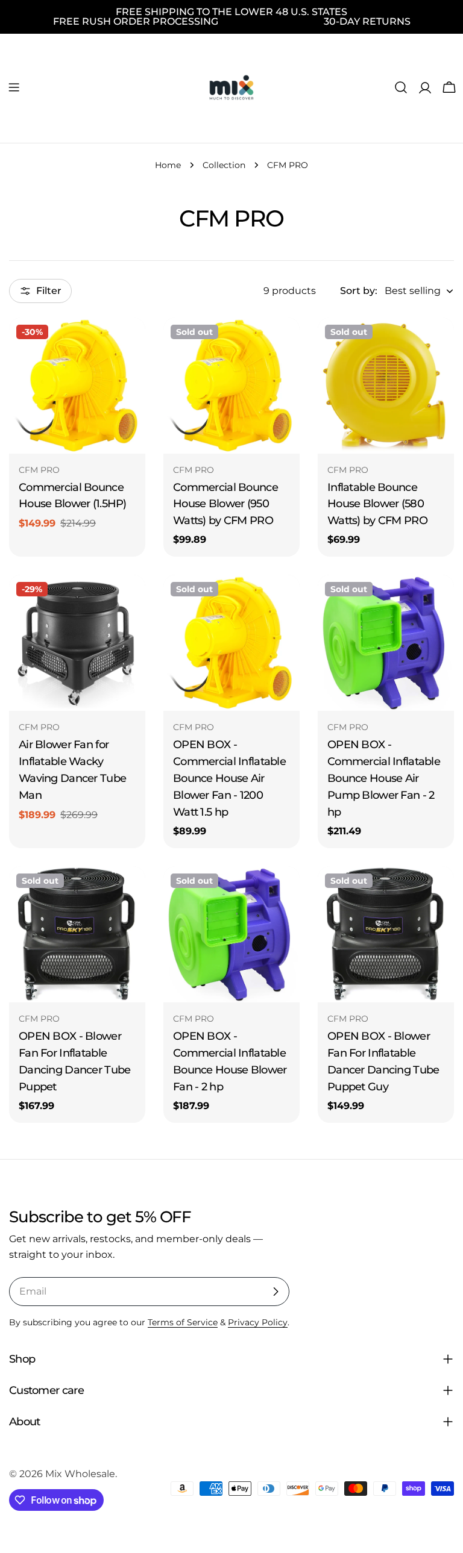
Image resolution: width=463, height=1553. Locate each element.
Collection (224, 165)
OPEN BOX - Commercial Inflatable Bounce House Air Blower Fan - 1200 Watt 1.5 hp (229, 778)
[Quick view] (127, 344)
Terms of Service (183, 1322)
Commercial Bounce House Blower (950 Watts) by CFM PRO (225, 504)
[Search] (401, 87)
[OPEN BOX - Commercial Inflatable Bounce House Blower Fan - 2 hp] (231, 934)
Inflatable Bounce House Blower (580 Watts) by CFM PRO (377, 504)
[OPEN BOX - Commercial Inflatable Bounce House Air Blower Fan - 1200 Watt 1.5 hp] (231, 643)
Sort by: (358, 290)
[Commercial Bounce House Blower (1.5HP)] (77, 385)
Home (168, 165)
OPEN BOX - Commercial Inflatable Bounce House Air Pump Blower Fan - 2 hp (383, 778)
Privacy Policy (258, 1322)
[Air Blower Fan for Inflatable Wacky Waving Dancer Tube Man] (77, 643)
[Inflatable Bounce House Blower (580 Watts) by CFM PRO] (386, 385)
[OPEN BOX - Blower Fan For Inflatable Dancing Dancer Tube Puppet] (77, 934)
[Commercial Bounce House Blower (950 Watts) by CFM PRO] (231, 385)
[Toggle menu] (14, 87)
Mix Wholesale (80, 1474)
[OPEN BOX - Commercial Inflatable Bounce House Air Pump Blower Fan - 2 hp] (386, 643)
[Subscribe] (275, 1291)
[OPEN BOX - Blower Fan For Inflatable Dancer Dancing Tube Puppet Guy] (386, 934)
